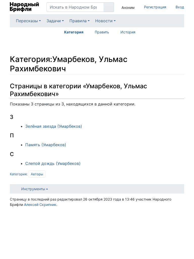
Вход (180, 7)
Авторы (37, 174)
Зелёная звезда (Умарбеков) (53, 126)
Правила (78, 20)
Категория (73, 32)
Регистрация (155, 7)
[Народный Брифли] (24, 7)
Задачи (53, 20)
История (127, 32)
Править (102, 32)
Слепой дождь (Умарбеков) (53, 163)
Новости (104, 20)
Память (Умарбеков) (45, 144)
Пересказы (27, 20)
